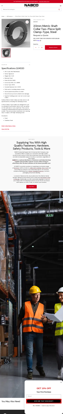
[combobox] (31, 9)
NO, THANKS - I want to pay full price (44, 405)
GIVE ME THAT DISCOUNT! (43, 401)
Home (3, 16)
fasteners (16, 168)
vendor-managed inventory (36, 171)
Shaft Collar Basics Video (9, 126)
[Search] (59, 9)
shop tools (45, 168)
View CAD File (5, 129)
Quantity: (35, 44)
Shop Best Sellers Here (44, 1)
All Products (10, 16)
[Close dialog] (61, 382)
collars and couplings (35, 168)
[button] (2, 5)
